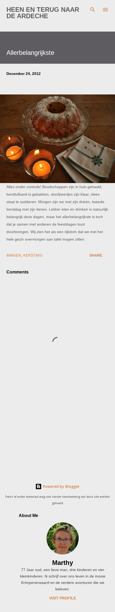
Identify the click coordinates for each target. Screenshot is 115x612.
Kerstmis (32, 255)
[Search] (92, 9)
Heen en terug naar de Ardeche (42, 13)
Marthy (62, 562)
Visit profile (62, 598)
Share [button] (95, 255)
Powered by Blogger (61, 486)
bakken (13, 255)
